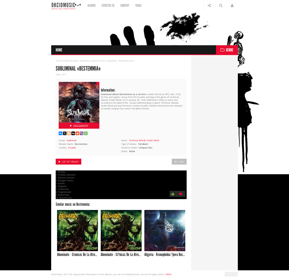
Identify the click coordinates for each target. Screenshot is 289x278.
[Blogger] (69, 133)
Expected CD (108, 5)
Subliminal (71, 140)
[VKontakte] (60, 133)
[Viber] (81, 133)
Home (59, 50)
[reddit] (77, 133)
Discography (80, 125)
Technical (133, 140)
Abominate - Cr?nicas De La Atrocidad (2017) (121, 254)
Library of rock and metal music (66, 5)
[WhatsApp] (86, 133)
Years (138, 5)
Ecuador (72, 147)
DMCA (168, 274)
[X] (65, 133)
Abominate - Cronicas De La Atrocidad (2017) (77, 254)
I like (181, 161)
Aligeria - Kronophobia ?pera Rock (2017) (164, 254)
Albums (91, 5)
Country (124, 5)
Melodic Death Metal (149, 140)
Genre (229, 50)
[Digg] (73, 133)
